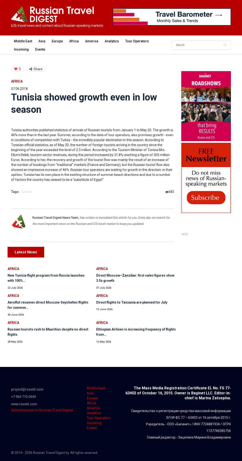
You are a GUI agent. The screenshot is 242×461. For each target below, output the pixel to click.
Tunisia (26, 192)
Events (40, 49)
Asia (42, 41)
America (91, 41)
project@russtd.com (27, 389)
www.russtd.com (24, 404)
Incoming (21, 49)
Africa (74, 41)
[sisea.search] (225, 45)
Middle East (23, 41)
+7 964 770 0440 (23, 397)
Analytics (112, 41)
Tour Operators (137, 41)
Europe (57, 41)
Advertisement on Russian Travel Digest (42, 410)
